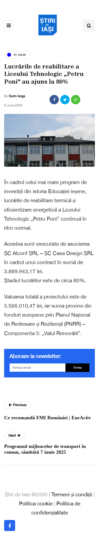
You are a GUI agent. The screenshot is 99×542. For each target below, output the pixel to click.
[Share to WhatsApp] (75, 99)
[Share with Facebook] (54, 99)
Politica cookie (36, 503)
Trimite (77, 367)
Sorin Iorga (17, 96)
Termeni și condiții (71, 494)
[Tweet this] (65, 99)
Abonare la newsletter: (35, 356)
